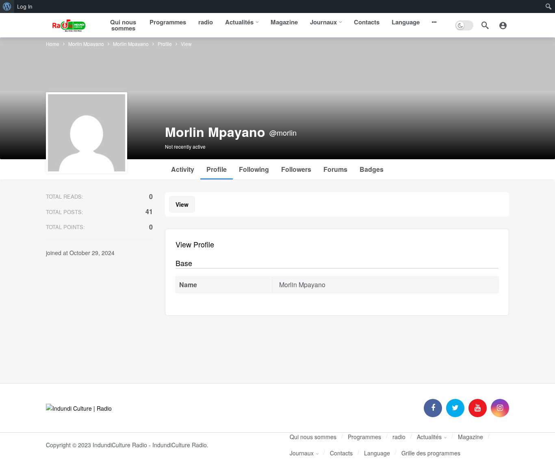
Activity (182, 169)
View (182, 204)
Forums (335, 169)
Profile (216, 169)
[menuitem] (7, 6)
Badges (372, 169)
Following (254, 169)
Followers (296, 169)
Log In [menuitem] (25, 6)
